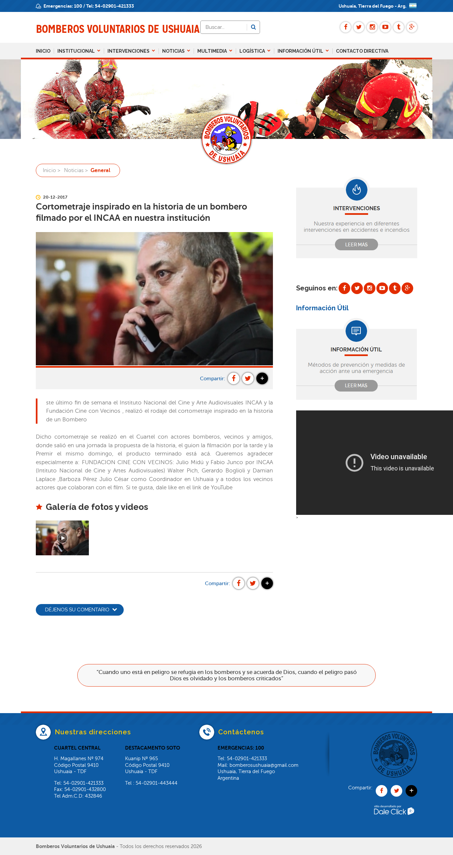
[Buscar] (253, 27)
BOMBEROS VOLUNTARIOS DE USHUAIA (117, 29)
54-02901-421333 (114, 6)
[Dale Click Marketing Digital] (394, 824)
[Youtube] (385, 27)
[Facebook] (345, 27)
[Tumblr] (398, 27)
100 (78, 6)
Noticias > (76, 170)
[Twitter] (359, 27)
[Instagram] (372, 27)
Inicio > (51, 170)
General (100, 170)
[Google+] (412, 27)
